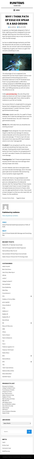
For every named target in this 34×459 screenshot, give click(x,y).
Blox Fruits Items (6, 269)
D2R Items (5, 409)
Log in (3, 442)
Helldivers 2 (5, 311)
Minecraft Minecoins (7, 326)
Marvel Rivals (5, 320)
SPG (3, 361)
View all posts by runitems (10, 215)
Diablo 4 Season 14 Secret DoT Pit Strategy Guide (15, 257)
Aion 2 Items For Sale (7, 406)
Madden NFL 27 (6, 317)
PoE (3, 341)
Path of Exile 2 (6, 335)
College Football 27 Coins (8, 388)
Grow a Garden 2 (6, 305)
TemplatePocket (16, 457)
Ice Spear (22, 198)
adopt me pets (6, 266)
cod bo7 (4, 278)
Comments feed (6, 448)
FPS (3, 296)
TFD (3, 365)
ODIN (3, 329)
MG (3, 323)
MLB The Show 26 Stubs (8, 399)
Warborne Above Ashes (8, 370)
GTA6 (3, 308)
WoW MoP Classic (6, 376)
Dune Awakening (6, 287)
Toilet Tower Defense (7, 367)
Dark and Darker (6, 284)
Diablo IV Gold (5, 413)
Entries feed (5, 445)
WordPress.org (6, 451)
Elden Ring (5, 290)
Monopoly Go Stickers (7, 386)
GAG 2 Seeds (5, 407)
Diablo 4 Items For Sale (8, 395)
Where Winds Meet (7, 373)
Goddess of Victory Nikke (8, 299)
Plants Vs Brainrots (7, 338)
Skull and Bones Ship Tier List (9, 251)
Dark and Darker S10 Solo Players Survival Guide (14, 254)
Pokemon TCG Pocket (8, 350)
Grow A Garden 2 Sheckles (9, 411)
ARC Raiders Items (7, 402)
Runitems (17, 3)
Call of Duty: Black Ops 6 (8, 272)
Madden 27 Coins (6, 397)
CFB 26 (4, 275)
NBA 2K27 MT (5, 400)
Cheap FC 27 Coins (7, 391)
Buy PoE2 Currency (7, 393)
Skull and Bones (6, 359)
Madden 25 (5, 314)
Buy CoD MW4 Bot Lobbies (8, 404)
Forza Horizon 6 (6, 293)
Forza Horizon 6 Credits (8, 390)
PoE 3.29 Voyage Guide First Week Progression (14, 248)
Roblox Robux (5, 353)
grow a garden (6, 302)
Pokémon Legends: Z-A (8, 347)
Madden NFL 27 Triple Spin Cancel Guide (12, 245)
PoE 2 (3, 344)
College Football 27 (7, 281)
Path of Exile (10, 198)
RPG (3, 356)
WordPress (28, 457)
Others (4, 332)
